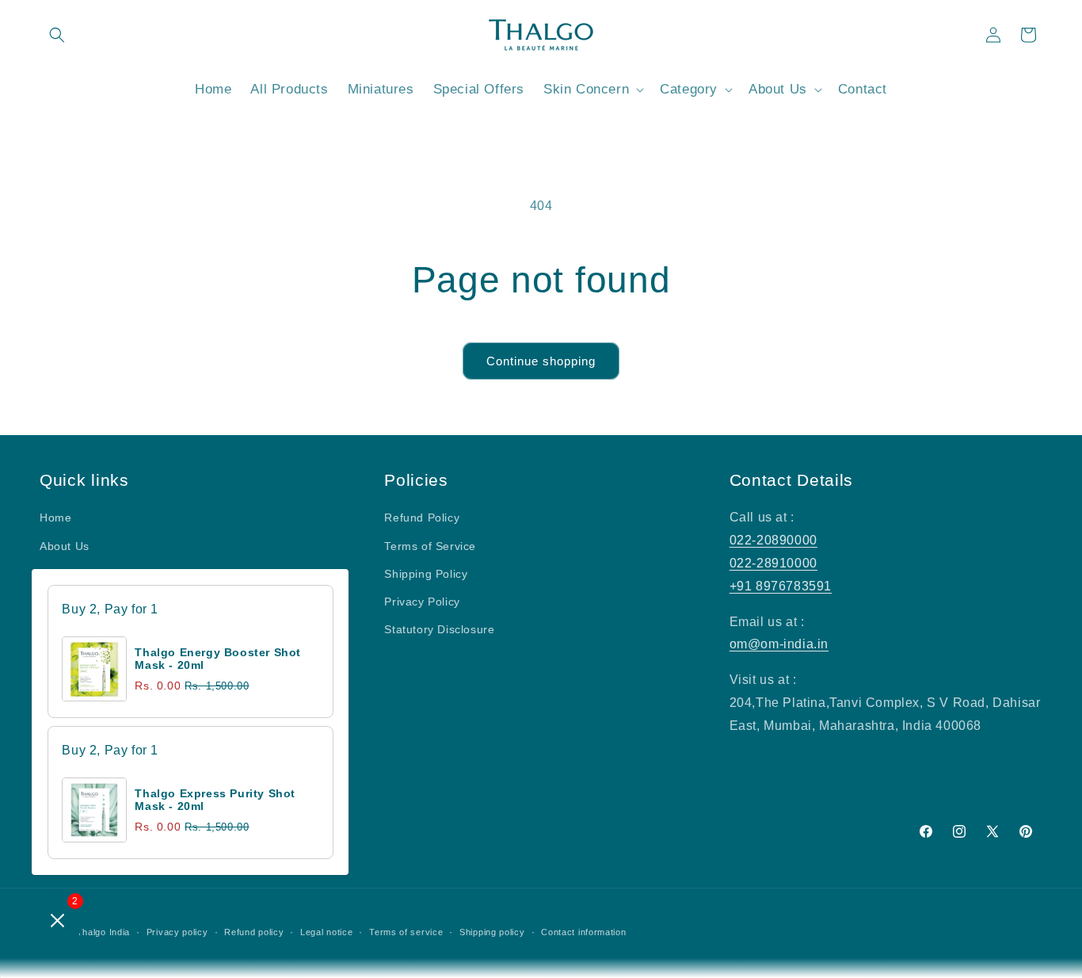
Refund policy (254, 932)
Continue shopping (541, 361)
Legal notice (326, 932)
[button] (57, 34)
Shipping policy (492, 932)
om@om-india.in (779, 644)
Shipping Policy (425, 573)
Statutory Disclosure (439, 629)
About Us (65, 546)
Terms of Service (430, 546)
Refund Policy (421, 517)
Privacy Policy (421, 601)
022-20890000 (773, 540)
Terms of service (406, 932)
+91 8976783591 (781, 586)
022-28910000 (773, 563)
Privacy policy (177, 932)
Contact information (583, 932)
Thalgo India (103, 932)
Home (55, 517)
